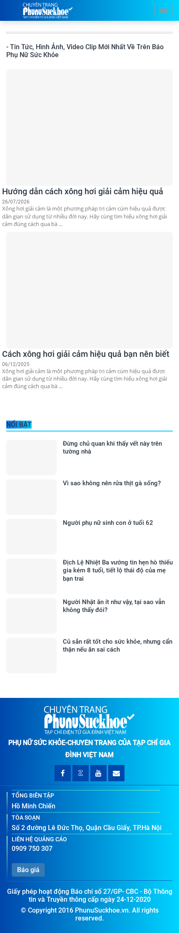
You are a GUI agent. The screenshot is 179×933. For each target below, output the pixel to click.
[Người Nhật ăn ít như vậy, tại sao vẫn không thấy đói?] (31, 616)
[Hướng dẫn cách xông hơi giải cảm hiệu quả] (89, 127)
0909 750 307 (32, 849)
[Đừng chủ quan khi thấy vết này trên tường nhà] (31, 457)
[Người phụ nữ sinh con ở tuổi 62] (31, 536)
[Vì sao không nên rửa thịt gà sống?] (31, 497)
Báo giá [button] (28, 870)
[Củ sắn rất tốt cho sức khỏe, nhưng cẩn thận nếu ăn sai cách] (31, 655)
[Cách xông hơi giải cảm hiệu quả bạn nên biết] (89, 290)
